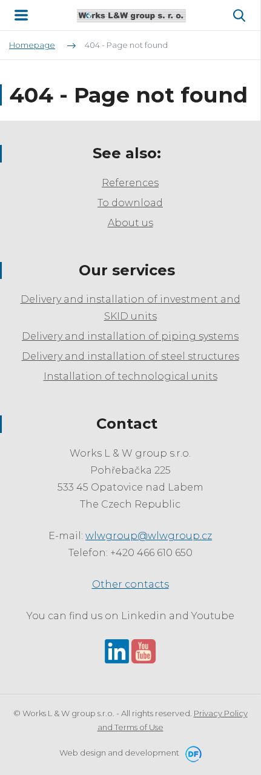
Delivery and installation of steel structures (130, 356)
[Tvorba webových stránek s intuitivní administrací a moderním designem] (191, 752)
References (130, 183)
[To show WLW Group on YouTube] (143, 650)
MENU (21, 15)
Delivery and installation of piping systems (130, 336)
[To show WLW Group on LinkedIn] (117, 650)
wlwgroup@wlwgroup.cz (148, 536)
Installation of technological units (130, 376)
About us (130, 223)
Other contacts (130, 584)
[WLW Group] (131, 15)
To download (130, 203)
